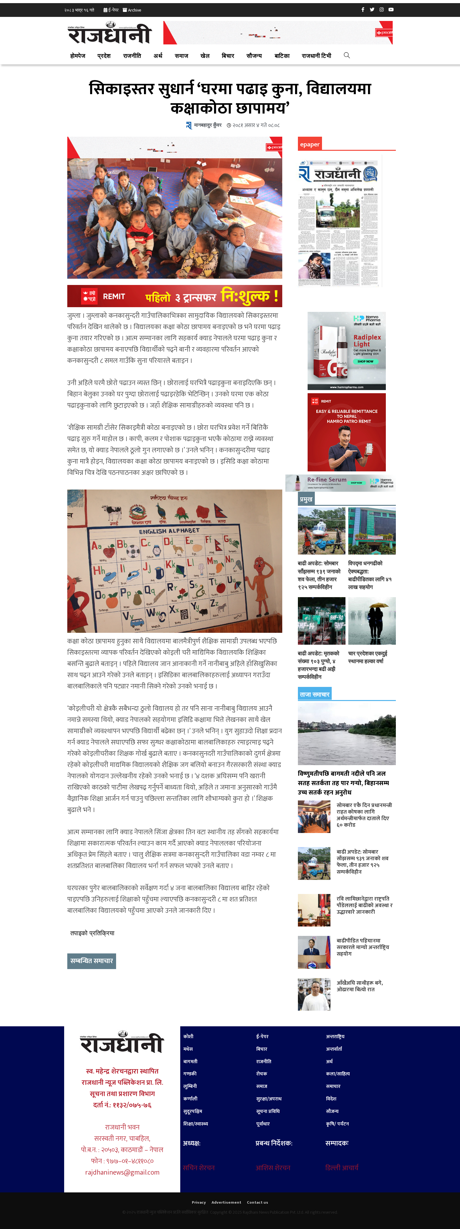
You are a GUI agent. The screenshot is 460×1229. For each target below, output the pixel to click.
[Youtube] (391, 9)
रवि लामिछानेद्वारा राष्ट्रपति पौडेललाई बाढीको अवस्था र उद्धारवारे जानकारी (365, 905)
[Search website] (347, 56)
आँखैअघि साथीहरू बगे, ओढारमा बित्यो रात (360, 986)
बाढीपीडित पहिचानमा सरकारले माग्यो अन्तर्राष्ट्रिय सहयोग (363, 947)
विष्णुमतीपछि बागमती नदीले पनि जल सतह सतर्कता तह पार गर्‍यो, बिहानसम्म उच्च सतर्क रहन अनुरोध (343, 783)
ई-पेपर (113, 10)
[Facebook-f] (363, 9)
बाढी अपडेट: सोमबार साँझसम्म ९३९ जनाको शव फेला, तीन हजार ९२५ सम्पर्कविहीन (363, 861)
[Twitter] (372, 9)
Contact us (257, 1202)
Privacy (199, 1202)
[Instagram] (381, 9)
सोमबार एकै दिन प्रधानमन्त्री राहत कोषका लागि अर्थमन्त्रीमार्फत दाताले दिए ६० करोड (364, 815)
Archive (134, 10)
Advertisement (226, 1202)
